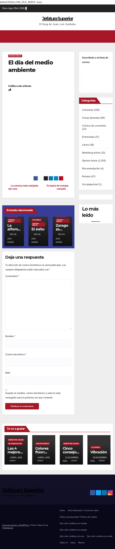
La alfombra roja (13, 229)
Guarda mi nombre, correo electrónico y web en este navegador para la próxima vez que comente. (32, 395)
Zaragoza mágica (62, 229)
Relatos (86, 176)
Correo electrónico (15, 354)
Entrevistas (88, 137)
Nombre (10, 336)
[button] (56, 36)
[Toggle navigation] (110, 36)
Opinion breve (15, 56)
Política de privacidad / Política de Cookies (78, 517)
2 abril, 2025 (16, 457)
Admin (13, 461)
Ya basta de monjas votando (57, 187)
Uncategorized (90, 184)
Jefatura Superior (57, 18)
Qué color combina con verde (99, 536)
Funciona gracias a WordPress (15, 525)
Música (81, 543)
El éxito (37, 229)
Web (7, 373)
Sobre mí (64, 543)
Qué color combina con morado (73, 523)
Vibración (98, 452)
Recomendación (91, 168)
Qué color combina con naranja (73, 530)
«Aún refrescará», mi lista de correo (83, 510)
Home (62, 510)
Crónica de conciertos (94, 125)
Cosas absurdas (91, 118)
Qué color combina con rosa (72, 536)
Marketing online (91, 152)
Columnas (36, 220)
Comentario (12, 276)
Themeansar (7, 528)
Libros (85, 145)
